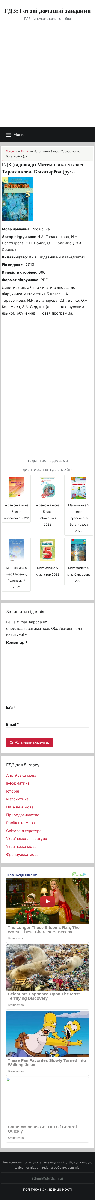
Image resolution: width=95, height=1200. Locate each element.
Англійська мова (21, 775)
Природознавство (22, 815)
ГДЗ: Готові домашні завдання (47, 10)
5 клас (25, 151)
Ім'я (11, 707)
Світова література (24, 830)
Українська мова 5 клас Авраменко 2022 (16, 511)
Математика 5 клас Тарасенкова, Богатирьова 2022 (78, 518)
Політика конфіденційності (47, 1189)
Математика (17, 799)
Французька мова (22, 854)
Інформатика (18, 783)
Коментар (16, 642)
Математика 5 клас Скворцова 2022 (78, 574)
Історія (12, 791)
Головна (11, 151)
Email (12, 724)
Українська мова (21, 846)
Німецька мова (20, 807)
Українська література (26, 838)
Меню (19, 134)
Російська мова (20, 822)
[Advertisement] (47, 77)
